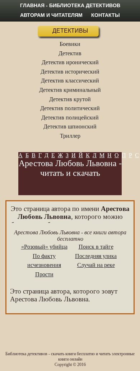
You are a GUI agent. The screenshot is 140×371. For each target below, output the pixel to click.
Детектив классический (70, 81)
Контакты (105, 15)
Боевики (70, 44)
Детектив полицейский (70, 117)
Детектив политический (70, 108)
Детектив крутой (70, 99)
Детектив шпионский (70, 126)
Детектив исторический (70, 72)
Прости (44, 274)
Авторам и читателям (51, 15)
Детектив (70, 53)
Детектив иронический (70, 62)
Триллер (70, 136)
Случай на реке (96, 265)
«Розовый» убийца (44, 247)
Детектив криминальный (70, 90)
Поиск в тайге (96, 247)
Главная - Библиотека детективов (70, 5)
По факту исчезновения (44, 260)
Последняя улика (96, 256)
